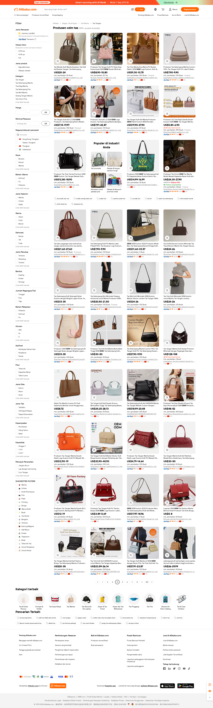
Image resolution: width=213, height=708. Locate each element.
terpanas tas (78, 204)
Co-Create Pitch (25, 645)
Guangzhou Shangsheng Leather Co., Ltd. (179, 414)
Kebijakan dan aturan (63, 664)
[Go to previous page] (97, 582)
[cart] (163, 10)
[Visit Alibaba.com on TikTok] (189, 668)
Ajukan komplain (133, 650)
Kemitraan (167, 659)
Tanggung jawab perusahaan (30, 650)
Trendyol (132, 697)
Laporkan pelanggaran (135, 666)
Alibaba (56, 23)
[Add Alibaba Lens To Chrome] (58, 685)
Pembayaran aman (62, 641)
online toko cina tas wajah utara (104, 618)
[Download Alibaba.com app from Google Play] (185, 685)
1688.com (81, 697)
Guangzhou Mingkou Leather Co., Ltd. (68, 78)
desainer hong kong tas (148, 618)
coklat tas (102, 198)
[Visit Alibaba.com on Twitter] (174, 668)
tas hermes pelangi (69, 623)
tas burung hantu (26, 618)
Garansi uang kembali (63, 645)
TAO (125, 697)
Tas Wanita (85, 23)
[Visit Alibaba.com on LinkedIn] (169, 668)
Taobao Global (116, 697)
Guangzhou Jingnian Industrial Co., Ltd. (142, 466)
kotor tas (166, 618)
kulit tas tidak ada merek (47, 618)
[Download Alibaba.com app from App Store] (167, 685)
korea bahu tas (128, 618)
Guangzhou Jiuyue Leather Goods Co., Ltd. (179, 189)
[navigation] (33, 303)
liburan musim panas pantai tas (30, 623)
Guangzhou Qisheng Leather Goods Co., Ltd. (106, 414)
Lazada (106, 697)
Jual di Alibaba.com (170, 641)
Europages (142, 697)
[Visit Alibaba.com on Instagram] (179, 668)
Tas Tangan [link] (97, 23)
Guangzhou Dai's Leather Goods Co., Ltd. (142, 254)
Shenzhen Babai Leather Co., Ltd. (176, 132)
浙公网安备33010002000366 (146, 704)
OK (45, 112)
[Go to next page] (152, 582)
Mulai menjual (168, 645)
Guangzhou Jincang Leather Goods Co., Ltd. (179, 361)
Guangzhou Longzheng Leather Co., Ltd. (69, 130)
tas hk (149, 198)
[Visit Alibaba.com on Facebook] (164, 668)
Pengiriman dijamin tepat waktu (67, 650)
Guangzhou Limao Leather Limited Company (179, 78)
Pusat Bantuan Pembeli (136, 641)
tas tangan (67, 618)
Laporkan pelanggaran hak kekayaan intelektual (141, 660)
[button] (132, 9)
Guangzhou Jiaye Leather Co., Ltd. (67, 519)
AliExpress (71, 697)
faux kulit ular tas (63, 198)
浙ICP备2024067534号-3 (169, 704)
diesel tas (52, 623)
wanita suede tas (119, 198)
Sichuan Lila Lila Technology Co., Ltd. (177, 519)
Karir (20, 655)
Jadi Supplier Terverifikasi (172, 655)
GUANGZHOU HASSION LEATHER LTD (141, 414)
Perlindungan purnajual (63, 655)
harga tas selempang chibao (111, 623)
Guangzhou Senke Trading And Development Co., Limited (70, 572)
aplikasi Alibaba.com (149, 686)
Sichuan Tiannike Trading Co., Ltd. (103, 78)
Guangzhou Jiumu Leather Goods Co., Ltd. (143, 130)
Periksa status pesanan (172, 650)
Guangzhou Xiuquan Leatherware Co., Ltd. (106, 466)
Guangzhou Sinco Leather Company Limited (106, 359)
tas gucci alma (133, 623)
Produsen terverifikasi (99, 641)
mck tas (179, 618)
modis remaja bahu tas (84, 198)
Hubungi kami (132, 645)
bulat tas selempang (166, 198)
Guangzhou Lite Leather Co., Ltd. (66, 185)
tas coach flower (88, 623)
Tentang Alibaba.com (27, 635)
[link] (210, 684)
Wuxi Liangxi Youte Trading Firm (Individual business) (70, 466)
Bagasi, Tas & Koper (69, 23)
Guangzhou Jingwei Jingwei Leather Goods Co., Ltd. (143, 78)
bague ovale (82, 618)
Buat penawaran (97, 645)
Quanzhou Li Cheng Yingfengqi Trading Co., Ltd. (143, 185)
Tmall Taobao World (94, 697)
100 (147, 582)
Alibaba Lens (33, 686)
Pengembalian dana (134, 655)
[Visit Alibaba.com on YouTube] (184, 668)
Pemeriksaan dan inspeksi (65, 659)
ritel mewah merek (186, 198)
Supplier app (110, 686)
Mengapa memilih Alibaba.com (30, 641)
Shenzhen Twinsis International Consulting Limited (179, 254)
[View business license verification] (129, 704)
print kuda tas (62, 204)
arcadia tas (136, 198)
